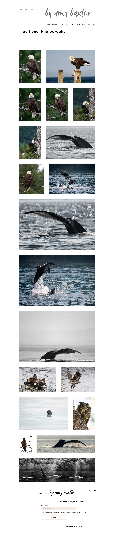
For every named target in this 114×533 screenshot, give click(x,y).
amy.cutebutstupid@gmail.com (74, 526)
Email (44, 505)
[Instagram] (70, 531)
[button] (54, 24)
